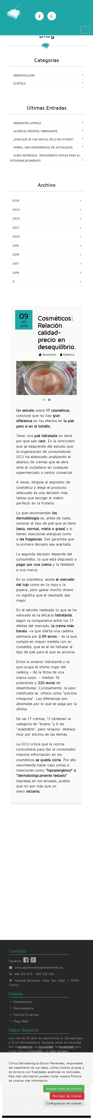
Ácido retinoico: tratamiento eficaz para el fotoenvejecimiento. (45, 158)
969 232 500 (45, 974)
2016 (16, 272)
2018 (16, 254)
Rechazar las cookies (67, 1096)
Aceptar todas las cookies (64, 1088)
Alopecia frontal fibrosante (35, 131)
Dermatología (24, 75)
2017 (16, 263)
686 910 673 (23, 974)
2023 (16, 209)
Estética (19, 83)
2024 (15, 200)
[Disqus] (46, 866)
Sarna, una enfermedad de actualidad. (43, 147)
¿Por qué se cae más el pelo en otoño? (43, 139)
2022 (16, 218)
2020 (16, 236)
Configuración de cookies (64, 1103)
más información (36, 1080)
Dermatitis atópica (27, 123)
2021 (16, 227)
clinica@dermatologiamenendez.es (39, 967)
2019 (16, 245)
